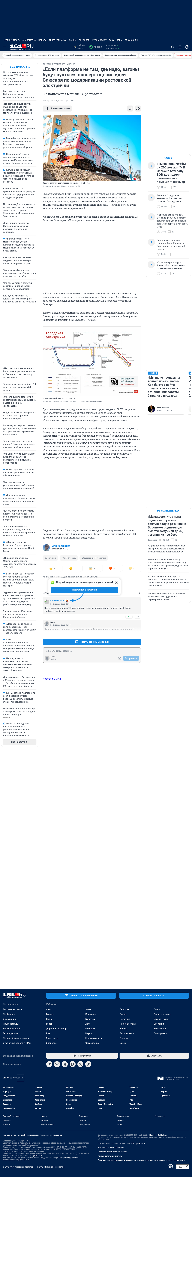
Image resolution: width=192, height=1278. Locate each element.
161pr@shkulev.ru (138, 1143)
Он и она (124, 1009)
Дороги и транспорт (56, 1028)
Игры (119, 40)
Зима (88, 1009)
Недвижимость (11, 40)
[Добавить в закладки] (130, 109)
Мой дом (90, 1028)
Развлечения (127, 1033)
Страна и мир (161, 1019)
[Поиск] (172, 47)
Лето (88, 1023)
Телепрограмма (58, 40)
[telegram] (49, 1064)
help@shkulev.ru (22, 1160)
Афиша (72, 40)
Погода (42, 40)
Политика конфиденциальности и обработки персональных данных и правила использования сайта (141, 1160)
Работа (123, 1028)
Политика (125, 1019)
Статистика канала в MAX (17, 1043)
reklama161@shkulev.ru (157, 1135)
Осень (123, 1014)
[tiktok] (88, 1064)
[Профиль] (187, 47)
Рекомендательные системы (110, 1156)
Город (49, 1023)
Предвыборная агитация (16, 1038)
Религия (124, 1038)
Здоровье (51, 1043)
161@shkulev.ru (35, 1156)
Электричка (50, 558)
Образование (92, 1043)
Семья (123, 1043)
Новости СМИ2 (52, 678)
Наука (88, 1033)
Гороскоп (84, 40)
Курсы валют (99, 40)
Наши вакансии (11, 1028)
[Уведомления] (180, 47)
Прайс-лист (9, 1014)
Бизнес (50, 1014)
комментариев (59, 108)
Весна (49, 1019)
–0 (137, 617)
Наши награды (11, 1023)
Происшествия (128, 1023)
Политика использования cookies (112, 1152)
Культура (90, 1019)
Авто (48, 1009)
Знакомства (29, 40)
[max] (73, 1064)
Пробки (96, 47)
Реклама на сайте (12, 1009)
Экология (159, 1023)
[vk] (57, 1064)
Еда (48, 1033)
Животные (52, 1038)
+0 (129, 617)
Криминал (90, 1014)
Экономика (160, 1028)
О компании (9, 1019)
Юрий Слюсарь (69, 558)
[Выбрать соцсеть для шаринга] (138, 109)
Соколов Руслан (57, 601)
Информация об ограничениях (111, 1148)
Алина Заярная (61, 545)
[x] (80, 1064)
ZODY (111, 40)
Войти (53, 659)
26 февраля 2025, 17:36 (53, 101)
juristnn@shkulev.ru (71, 1158)
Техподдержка (10, 1033)
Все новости (20, 66)
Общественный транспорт (94, 558)
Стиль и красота (162, 1014)
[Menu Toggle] (4, 47)
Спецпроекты (161, 1033)
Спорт (157, 1009)
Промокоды (131, 40)
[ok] (65, 1064)
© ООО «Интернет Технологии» (51, 1167)
